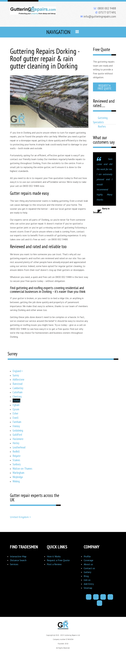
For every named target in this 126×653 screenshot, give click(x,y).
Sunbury (17, 464)
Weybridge (18, 477)
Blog (86, 576)
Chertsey (17, 396)
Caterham (17, 392)
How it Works (54, 556)
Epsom (16, 409)
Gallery (87, 572)
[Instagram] (96, 597)
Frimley (16, 426)
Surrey (16, 375)
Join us (87, 579)
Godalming (18, 430)
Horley (16, 443)
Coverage (88, 560)
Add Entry (89, 583)
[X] (103, 597)
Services (14, 564)
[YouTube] (99, 603)
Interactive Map (18, 556)
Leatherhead (19, 447)
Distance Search (18, 560)
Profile (87, 556)
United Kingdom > (20, 517)
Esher (15, 413)
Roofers (102, 126)
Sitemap (88, 587)
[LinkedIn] (110, 597)
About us (88, 564)
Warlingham (18, 473)
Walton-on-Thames (22, 468)
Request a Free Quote (104, 87)
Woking (16, 481)
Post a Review (54, 564)
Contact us (89, 568)
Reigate (16, 456)
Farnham (17, 422)
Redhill (16, 451)
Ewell (15, 418)
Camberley (18, 388)
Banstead (17, 384)
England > (18, 371)
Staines (16, 460)
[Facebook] (88, 597)
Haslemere (18, 439)
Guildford (17, 434)
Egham (16, 405)
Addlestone (18, 379)
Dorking (16, 400)
